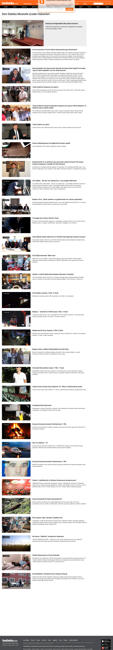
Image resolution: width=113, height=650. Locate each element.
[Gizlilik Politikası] (36, 649)
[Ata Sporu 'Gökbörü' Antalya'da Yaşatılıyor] (16, 543)
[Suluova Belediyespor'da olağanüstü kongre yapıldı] (16, 150)
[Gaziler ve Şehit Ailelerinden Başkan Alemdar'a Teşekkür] (16, 281)
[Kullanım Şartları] (27, 649)
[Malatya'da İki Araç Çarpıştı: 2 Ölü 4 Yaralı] (16, 337)
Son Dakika (26, 640)
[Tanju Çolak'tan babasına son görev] (16, 94)
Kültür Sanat (35, 6)
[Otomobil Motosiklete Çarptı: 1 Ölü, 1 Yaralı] (16, 375)
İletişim (13, 645)
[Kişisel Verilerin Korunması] (67, 649)
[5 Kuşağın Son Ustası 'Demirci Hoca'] (16, 225)
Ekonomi (44, 640)
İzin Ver (69, 11)
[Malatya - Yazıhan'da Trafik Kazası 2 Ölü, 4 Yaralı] (16, 319)
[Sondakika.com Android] (106, 644)
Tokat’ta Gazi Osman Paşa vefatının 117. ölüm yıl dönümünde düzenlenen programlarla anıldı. (59, 389)
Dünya (38, 640)
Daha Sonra (60, 11)
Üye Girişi (107, 3)
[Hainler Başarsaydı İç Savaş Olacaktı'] (16, 562)
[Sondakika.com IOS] (106, 640)
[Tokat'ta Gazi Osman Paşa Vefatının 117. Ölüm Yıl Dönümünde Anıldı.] (16, 394)
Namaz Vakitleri (73, 640)
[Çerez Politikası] (57, 649)
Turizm (89, 6)
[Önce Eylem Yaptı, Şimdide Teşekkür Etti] (16, 525)
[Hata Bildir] (89, 649)
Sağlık (80, 6)
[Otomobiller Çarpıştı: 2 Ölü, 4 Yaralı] (16, 300)
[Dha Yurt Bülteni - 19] (16, 450)
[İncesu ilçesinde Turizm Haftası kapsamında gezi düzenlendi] (16, 57)
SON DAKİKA (27, 4)
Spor (49, 640)
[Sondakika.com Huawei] (106, 648)
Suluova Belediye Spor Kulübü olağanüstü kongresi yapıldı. (49, 146)
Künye (17, 645)
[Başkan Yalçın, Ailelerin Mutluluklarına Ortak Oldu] (16, 356)
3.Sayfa (107, 6)
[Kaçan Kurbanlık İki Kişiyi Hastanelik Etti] (16, 506)
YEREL (85, 4)
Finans (15, 6)
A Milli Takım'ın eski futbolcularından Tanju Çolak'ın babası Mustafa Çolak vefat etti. (56, 127)
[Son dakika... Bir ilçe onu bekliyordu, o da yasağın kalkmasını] (16, 188)
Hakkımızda (5, 645)
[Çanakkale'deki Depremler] (16, 412)
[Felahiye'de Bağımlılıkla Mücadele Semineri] (23, 33)
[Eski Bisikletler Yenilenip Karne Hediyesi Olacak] (16, 581)
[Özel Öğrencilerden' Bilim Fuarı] (16, 263)
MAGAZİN (76, 4)
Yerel (60, 640)
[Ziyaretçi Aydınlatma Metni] (80, 649)
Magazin (55, 640)
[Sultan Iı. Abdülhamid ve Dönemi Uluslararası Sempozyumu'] (16, 487)
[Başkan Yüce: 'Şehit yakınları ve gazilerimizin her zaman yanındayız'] (16, 206)
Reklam (9, 645)
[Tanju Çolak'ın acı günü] (16, 131)
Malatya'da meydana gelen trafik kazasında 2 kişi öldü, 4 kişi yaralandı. (53, 296)
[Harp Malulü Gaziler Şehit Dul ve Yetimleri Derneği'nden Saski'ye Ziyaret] (16, 244)
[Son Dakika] (10, 3)
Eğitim (98, 6)
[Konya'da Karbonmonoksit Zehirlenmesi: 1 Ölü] (16, 431)
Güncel (33, 640)
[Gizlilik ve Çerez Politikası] (46, 649)
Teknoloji (24, 6)
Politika (6, 6)
